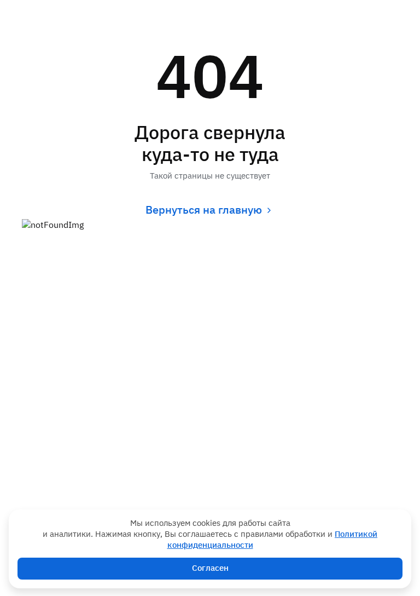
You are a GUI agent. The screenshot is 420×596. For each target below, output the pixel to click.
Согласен (210, 568)
